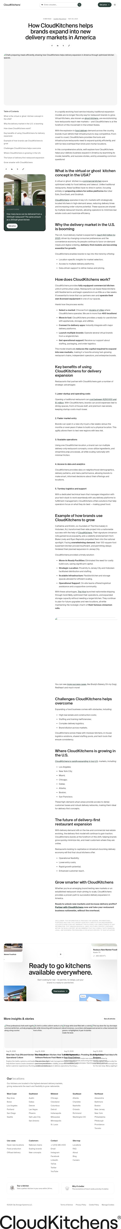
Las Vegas (33, 1109)
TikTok (53, 1164)
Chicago (54, 1098)
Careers (76, 1160)
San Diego (11, 1113)
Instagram (55, 1152)
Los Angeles (12, 1105)
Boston (98, 1105)
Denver (32, 1105)
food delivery (81, 130)
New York (99, 1113)
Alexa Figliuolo (60, 19)
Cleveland (55, 1102)
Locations (77, 1145)
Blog (75, 1156)
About (75, 1152)
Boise (9, 1102)
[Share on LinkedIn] (57, 45)
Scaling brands (35, 1149)
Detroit (54, 1109)
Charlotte (77, 1102)
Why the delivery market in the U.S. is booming (23, 123)
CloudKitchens (62, 200)
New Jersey (99, 1109)
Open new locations (15, 1145)
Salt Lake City (34, 1117)
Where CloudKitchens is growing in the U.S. (22, 153)
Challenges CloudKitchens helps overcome (22, 148)
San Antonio (34, 1121)
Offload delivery (13, 1152)
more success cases (76, 684)
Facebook (55, 1156)
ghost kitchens (91, 118)
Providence (99, 1124)
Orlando (76, 1109)
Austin (31, 1098)
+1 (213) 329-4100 (58, 1145)
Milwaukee (55, 1117)
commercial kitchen (92, 181)
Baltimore (99, 1102)
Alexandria (99, 1098)
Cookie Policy (94, 1205)
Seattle (10, 1117)
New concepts (35, 1152)
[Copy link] (69, 45)
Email (53, 1149)
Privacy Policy (81, 1205)
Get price (103, 5)
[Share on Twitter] (63, 45)
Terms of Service (66, 1205)
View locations (59, 991)
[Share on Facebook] (52, 45)
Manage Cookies (108, 1205)
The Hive (82, 591)
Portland (10, 1109)
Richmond (77, 1113)
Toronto (98, 1128)
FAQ (74, 1149)
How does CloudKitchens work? (17, 128)
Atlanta (76, 1098)
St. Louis (54, 1124)
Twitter (53, 1167)
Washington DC (79, 1117)
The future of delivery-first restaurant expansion (24, 157)
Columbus (55, 1105)
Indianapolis (56, 1113)
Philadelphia (100, 1117)
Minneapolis (56, 1121)
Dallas (31, 1102)
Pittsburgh (99, 1121)
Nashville (76, 1105)
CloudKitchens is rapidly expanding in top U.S (76, 761)
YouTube (54, 1171)
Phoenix (32, 1113)
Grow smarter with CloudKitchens (18, 162)
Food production (14, 1149)
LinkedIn (54, 1160)
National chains (35, 1145)
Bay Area (11, 1098)
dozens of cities (96, 310)
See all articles (109, 1019)
